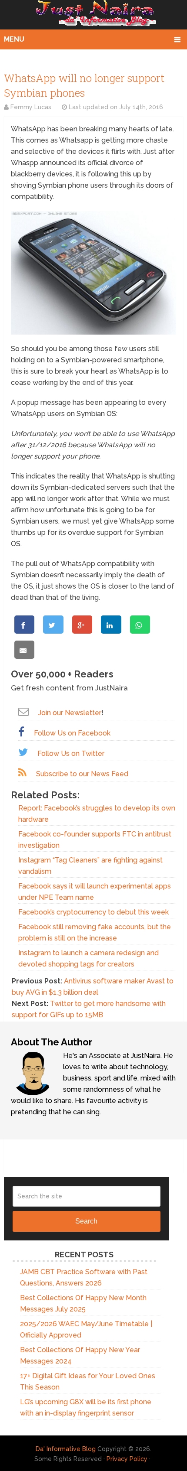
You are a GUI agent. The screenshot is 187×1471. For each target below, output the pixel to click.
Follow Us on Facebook (72, 733)
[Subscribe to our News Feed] (22, 772)
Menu (14, 39)
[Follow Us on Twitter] (23, 752)
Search (86, 1221)
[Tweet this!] (53, 624)
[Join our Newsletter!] (23, 711)
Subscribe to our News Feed (82, 774)
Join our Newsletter (69, 713)
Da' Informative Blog (66, 1448)
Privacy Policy (127, 1458)
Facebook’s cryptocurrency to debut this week (93, 912)
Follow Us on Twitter (70, 753)
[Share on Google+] (82, 624)
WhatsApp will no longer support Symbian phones (84, 85)
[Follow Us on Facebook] (21, 732)
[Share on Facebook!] (24, 624)
